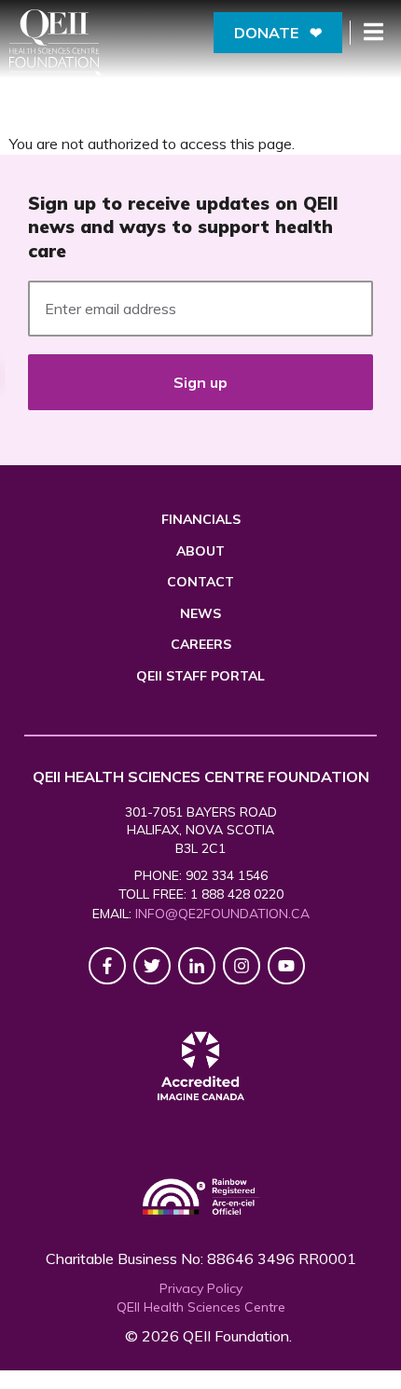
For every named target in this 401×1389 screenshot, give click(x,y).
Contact (200, 581)
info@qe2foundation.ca (222, 913)
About (200, 551)
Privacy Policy (200, 1288)
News (200, 613)
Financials (201, 519)
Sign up (200, 382)
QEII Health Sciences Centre (201, 1307)
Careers (201, 644)
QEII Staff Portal (200, 675)
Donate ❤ (278, 32)
